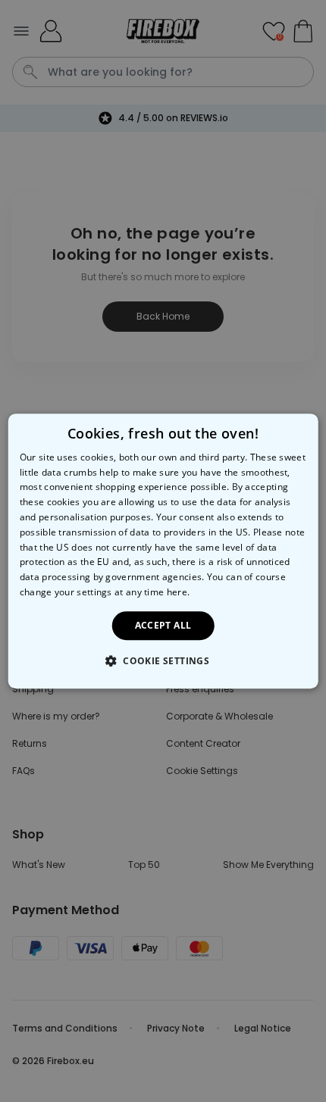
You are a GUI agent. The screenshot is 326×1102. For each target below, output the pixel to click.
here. (178, 591)
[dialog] (163, 551)
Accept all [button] (163, 625)
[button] (163, 660)
